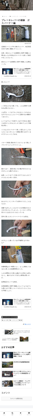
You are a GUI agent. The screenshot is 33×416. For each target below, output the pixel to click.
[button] (29, 300)
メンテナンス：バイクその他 (10, 317)
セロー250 (5, 320)
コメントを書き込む (16, 398)
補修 (21, 320)
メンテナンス (14, 320)
